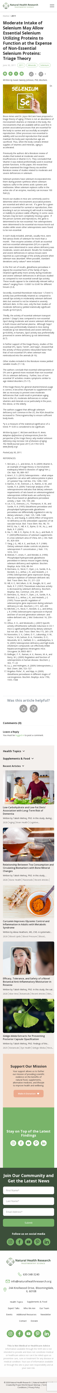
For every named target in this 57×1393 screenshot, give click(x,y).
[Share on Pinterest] (10, 74)
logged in (19, 735)
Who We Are (29, 1308)
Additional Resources (26, 1314)
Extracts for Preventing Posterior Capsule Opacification (24, 1037)
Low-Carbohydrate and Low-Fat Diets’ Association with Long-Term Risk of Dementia (24, 810)
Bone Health (15, 879)
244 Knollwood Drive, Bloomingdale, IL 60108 (31, 1289)
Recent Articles (41, 879)
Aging (11, 822)
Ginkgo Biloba (39, 1047)
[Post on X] (16, 74)
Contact (23, 1320)
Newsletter (45, 1314)
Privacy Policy (34, 1387)
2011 (21, 65)
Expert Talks (13, 1308)
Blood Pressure (30, 936)
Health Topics (16, 1301)
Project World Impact (24, 1385)
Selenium (44, 65)
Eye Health (26, 1047)
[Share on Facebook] (5, 74)
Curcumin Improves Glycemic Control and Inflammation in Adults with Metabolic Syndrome (26, 924)
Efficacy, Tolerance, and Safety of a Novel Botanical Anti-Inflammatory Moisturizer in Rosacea (27, 981)
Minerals (32, 65)
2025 (5, 1047)
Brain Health (22, 822)
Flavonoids (28, 879)
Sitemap (37, 1385)
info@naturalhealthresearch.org (31, 1281)
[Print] (22, 74)
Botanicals (25, 993)
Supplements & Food (37, 1301)
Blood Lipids (15, 936)
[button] (52, 6)
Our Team (44, 1308)
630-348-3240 (31, 1274)
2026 (5, 822)
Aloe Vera (13, 993)
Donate (34, 1320)
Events (9, 1314)
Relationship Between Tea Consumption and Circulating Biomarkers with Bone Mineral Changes (28, 868)
